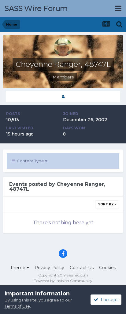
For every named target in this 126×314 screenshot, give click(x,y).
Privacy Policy (49, 267)
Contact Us (82, 267)
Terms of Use (17, 306)
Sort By (106, 204)
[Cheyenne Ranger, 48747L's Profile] (63, 97)
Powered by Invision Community (63, 280)
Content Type (30, 160)
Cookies (107, 267)
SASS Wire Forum (36, 8)
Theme (18, 267)
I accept (108, 299)
